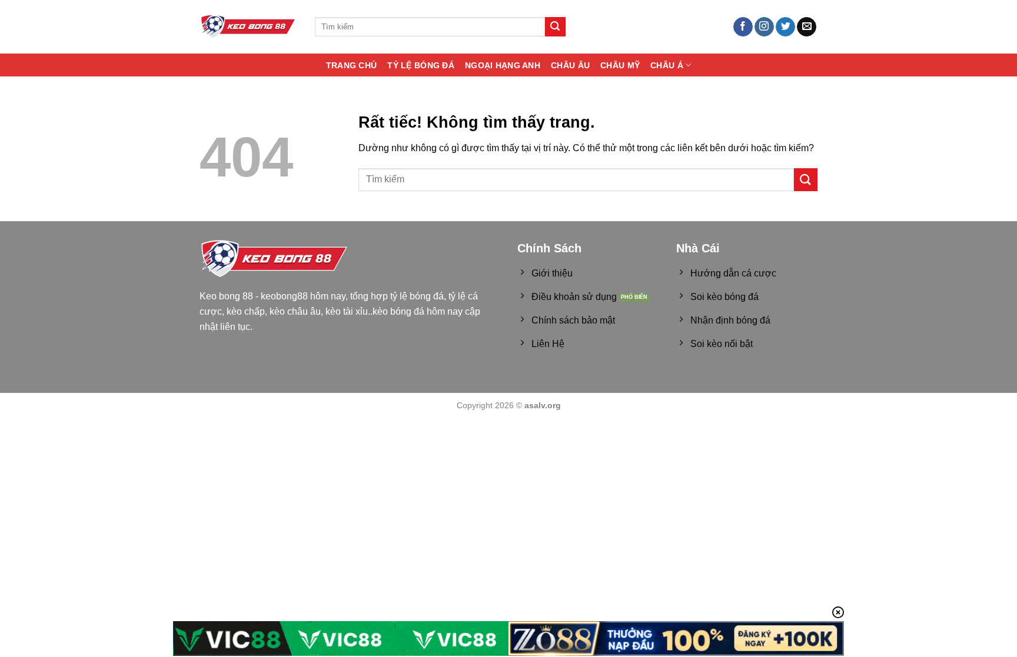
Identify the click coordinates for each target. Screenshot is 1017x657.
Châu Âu (570, 65)
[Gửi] (555, 27)
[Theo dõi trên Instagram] (764, 27)
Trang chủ (351, 65)
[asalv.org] (248, 27)
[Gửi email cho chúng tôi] (806, 27)
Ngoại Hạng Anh (502, 65)
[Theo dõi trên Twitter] (785, 27)
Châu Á (666, 65)
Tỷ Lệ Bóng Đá (420, 65)
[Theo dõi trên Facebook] (743, 27)
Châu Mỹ (620, 65)
